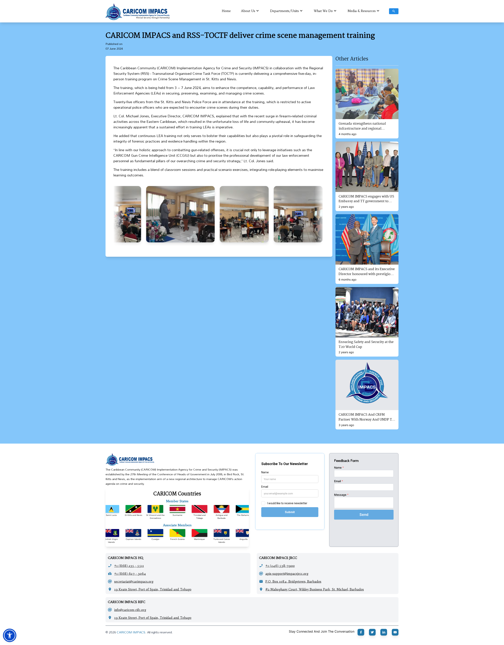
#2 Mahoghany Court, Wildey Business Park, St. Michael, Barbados (314, 589)
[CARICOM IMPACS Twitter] (372, 632)
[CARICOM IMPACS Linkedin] (383, 632)
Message (341, 494)
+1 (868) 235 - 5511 (129, 566)
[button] (9, 635)
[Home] (177, 459)
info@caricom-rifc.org (130, 610)
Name (339, 467)
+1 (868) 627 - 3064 (130, 573)
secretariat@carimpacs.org (133, 581)
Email (338, 481)
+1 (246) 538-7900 (280, 566)
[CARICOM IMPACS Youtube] (395, 632)
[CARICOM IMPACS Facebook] (361, 632)
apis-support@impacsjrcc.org (286, 573)
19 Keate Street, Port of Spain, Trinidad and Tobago (152, 589)
